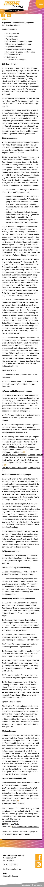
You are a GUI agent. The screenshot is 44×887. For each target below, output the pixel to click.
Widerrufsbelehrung (10, 876)
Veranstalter (39, 7)
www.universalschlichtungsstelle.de (25, 827)
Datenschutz (37, 885)
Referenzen (39, 6)
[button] (41, 3)
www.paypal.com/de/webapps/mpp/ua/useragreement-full (22, 456)
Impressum (26, 885)
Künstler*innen (39, 5)
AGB (5, 873)
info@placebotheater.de (12, 869)
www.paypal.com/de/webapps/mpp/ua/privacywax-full (21, 469)
